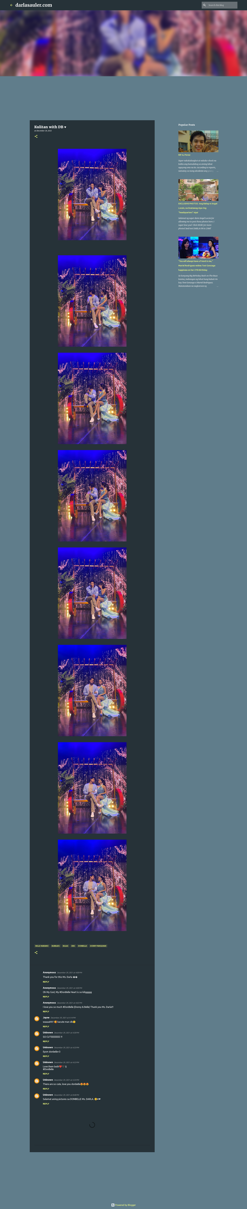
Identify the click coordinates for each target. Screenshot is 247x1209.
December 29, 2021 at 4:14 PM (63, 1018)
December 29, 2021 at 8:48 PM (66, 1095)
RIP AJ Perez (184, 155)
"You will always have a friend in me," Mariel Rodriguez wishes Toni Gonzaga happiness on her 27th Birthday (196, 265)
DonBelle (82, 946)
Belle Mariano (41, 946)
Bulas (65, 946)
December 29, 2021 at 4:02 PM (69, 1003)
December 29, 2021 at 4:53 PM (66, 1062)
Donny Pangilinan (98, 946)
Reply (46, 982)
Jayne (46, 1017)
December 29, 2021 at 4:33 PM (66, 1048)
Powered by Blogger (125, 1205)
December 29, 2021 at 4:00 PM (69, 973)
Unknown (48, 1032)
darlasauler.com (33, 5)
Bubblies (56, 946)
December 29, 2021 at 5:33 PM (66, 1080)
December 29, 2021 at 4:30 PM (66, 1033)
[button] (36, 137)
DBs (73, 946)
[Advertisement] (123, 98)
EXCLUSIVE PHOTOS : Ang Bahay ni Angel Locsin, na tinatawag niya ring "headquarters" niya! (197, 208)
